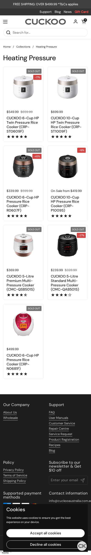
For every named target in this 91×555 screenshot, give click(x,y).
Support (46, 12)
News (68, 12)
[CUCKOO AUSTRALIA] (45, 22)
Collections (23, 46)
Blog (58, 12)
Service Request (60, 434)
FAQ (52, 412)
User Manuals (58, 418)
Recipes (54, 445)
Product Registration (64, 439)
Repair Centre (59, 428)
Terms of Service (15, 475)
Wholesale (10, 418)
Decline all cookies (45, 544)
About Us (10, 412)
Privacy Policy (13, 470)
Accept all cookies (45, 533)
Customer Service (62, 423)
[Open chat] (82, 546)
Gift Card (81, 12)
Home (7, 46)
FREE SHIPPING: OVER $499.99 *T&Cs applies (45, 4)
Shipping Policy (14, 481)
